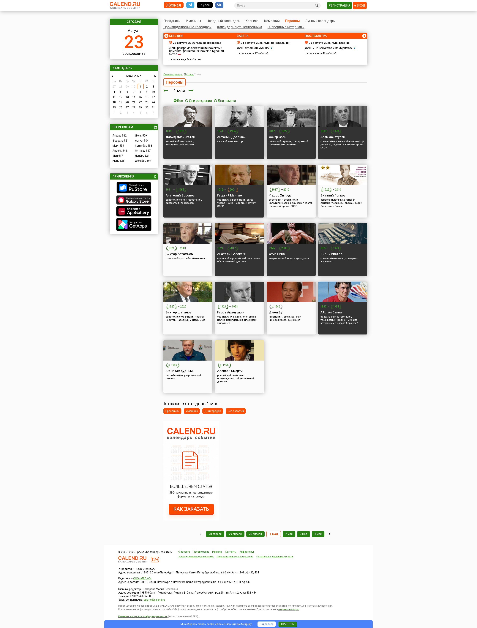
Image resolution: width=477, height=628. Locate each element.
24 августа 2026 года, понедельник (265, 43)
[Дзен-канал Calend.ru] (205, 5)
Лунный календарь (320, 21)
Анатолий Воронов (180, 195)
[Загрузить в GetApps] (134, 225)
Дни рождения (200, 101)
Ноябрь (139, 155)
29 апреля (235, 534)
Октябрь (140, 150)
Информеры (247, 551)
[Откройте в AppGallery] (134, 212)
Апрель (117, 150)
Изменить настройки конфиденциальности (143, 616)
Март (116, 145)
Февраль (118, 140)
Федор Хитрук (280, 195)
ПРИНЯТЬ (287, 624)
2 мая (289, 534)
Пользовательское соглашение (235, 556)
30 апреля (255, 534)
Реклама (217, 551)
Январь (117, 135)
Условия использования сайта (196, 556)
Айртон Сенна (331, 312)
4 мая (318, 534)
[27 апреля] (200, 534)
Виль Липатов (331, 254)
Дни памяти (227, 101)
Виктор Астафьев (179, 254)
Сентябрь (141, 145)
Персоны (292, 21)
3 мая (303, 534)
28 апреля (215, 534)
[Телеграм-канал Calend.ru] (190, 5)
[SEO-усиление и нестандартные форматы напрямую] (191, 519)
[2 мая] (191, 90)
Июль (138, 135)
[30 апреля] (165, 90)
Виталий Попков (333, 195)
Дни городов (212, 411)
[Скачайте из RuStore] (134, 188)
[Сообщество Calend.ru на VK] (219, 5)
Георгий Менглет (230, 195)
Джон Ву (275, 312)
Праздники (172, 21)
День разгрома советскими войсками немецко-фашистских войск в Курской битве (196, 51)
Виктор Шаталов (179, 312)
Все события (236, 411)
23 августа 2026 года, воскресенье (197, 43)
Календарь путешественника (239, 27)
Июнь (116, 160)
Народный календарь (223, 21)
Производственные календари (187, 27)
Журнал (173, 5)
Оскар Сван (277, 137)
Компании (272, 21)
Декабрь (140, 160)
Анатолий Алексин (231, 254)
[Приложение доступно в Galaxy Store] (134, 200)
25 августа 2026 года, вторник (329, 43)
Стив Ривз (277, 254)
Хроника (252, 21)
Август (139, 140)
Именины (193, 21)
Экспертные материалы (286, 27)
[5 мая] (329, 534)
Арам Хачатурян (332, 137)
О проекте (184, 551)
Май (115, 155)
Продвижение (201, 551)
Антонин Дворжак (231, 137)
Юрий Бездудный (179, 371)
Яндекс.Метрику (242, 624)
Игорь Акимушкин (230, 312)
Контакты (230, 551)
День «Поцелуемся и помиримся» (329, 48)
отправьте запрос (288, 609)
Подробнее (267, 624)
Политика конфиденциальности (274, 556)
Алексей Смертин (230, 371)
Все (179, 101)
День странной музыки (253, 48)
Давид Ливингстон (180, 137)
